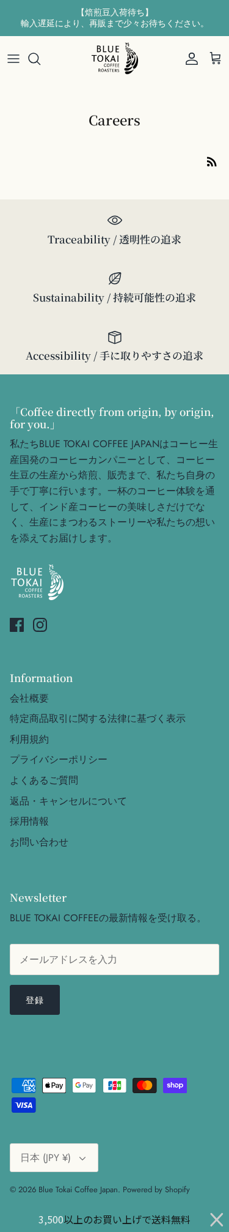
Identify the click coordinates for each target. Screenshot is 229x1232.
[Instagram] (40, 625)
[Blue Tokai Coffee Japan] (114, 58)
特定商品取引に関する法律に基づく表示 (98, 718)
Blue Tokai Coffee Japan (78, 1189)
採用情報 (29, 821)
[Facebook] (17, 625)
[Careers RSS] (212, 161)
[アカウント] (188, 58)
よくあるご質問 (44, 780)
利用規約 (29, 739)
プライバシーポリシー (58, 759)
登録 (35, 1000)
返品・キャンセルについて (68, 801)
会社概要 (29, 698)
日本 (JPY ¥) (45, 1158)
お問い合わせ (39, 842)
